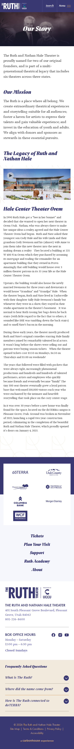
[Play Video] (10, 175)
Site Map (15, 728)
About (37, 570)
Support (37, 553)
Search (50, 5)
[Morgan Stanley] (53, 501)
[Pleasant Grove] (20, 487)
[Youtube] (67, 635)
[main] (37, 234)
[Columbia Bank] (20, 501)
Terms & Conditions (33, 728)
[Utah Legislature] (53, 487)
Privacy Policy (54, 728)
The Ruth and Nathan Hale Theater (17, 6)
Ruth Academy (37, 562)
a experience (37, 740)
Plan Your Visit (37, 545)
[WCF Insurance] (20, 516)
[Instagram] (60, 635)
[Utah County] (53, 472)
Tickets (37, 536)
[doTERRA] (20, 472)
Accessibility (37, 733)
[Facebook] (53, 635)
